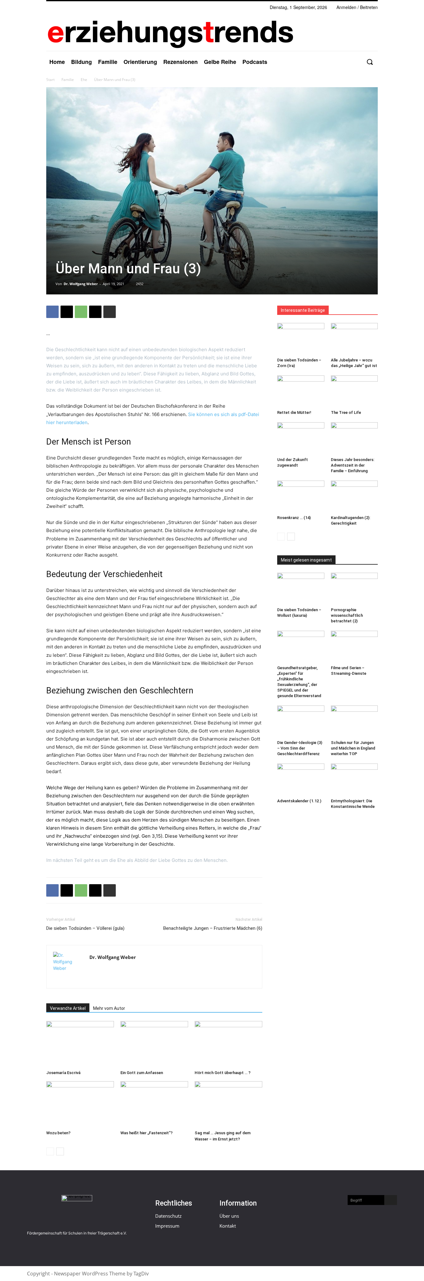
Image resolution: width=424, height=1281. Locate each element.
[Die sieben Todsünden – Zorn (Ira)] (300, 339)
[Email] (95, 312)
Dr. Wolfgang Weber (81, 283)
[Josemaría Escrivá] (80, 1044)
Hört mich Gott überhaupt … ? (222, 1072)
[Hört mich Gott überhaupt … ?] (228, 1044)
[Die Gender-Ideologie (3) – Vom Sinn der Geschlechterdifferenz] (300, 721)
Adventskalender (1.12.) (299, 801)
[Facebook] (52, 312)
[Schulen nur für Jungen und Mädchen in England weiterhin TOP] (354, 721)
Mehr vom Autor (109, 1008)
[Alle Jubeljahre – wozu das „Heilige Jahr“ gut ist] (354, 339)
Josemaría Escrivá (63, 1072)
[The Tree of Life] (354, 391)
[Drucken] (109, 312)
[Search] (390, 1200)
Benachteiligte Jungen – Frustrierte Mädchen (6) (212, 928)
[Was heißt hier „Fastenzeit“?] (154, 1104)
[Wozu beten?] (80, 1104)
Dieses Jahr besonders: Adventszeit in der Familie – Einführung (352, 465)
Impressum (167, 1226)
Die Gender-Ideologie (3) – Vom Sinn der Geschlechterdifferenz (299, 748)
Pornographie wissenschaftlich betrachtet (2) (347, 615)
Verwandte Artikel (68, 1008)
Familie (67, 79)
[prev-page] (50, 1151)
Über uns (229, 1216)
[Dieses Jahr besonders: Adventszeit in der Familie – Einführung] (354, 438)
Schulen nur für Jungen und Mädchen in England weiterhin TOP (353, 748)
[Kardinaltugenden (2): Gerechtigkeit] (354, 497)
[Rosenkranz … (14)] (300, 497)
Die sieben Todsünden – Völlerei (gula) (85, 928)
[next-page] (60, 1151)
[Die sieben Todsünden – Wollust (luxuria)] (300, 589)
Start (50, 79)
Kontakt (227, 1226)
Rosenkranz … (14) (294, 517)
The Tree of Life (346, 412)
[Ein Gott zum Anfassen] (154, 1044)
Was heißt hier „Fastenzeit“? (146, 1133)
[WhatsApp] (81, 312)
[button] (369, 62)
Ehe (84, 79)
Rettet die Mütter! (294, 412)
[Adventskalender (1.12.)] (300, 780)
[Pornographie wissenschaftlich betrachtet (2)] (354, 589)
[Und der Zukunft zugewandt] (300, 438)
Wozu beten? (58, 1133)
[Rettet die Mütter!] (300, 391)
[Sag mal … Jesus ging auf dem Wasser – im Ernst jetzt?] (228, 1104)
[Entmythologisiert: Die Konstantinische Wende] (354, 780)
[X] (67, 312)
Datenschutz (168, 1216)
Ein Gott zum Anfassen (141, 1072)
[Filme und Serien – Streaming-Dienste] (354, 647)
